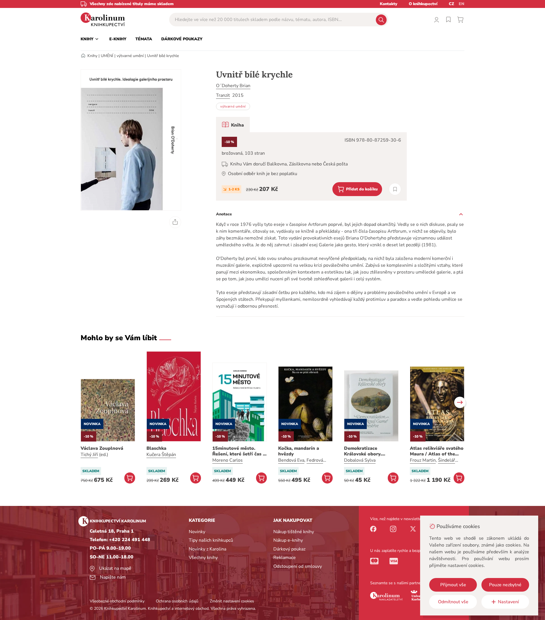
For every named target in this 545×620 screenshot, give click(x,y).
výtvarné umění (130, 55)
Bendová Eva (291, 460)
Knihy (92, 55)
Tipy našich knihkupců (211, 540)
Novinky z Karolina (207, 549)
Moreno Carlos (227, 460)
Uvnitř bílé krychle (163, 55)
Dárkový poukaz (289, 549)
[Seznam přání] (448, 20)
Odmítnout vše (453, 602)
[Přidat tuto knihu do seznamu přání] (395, 189)
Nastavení (508, 602)
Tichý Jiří (89, 454)
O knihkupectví (423, 4)
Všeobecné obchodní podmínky (117, 601)
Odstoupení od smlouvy (297, 566)
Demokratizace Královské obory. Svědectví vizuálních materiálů (367, 451)
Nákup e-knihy (288, 540)
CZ (451, 4)
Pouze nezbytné (505, 585)
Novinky (197, 532)
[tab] (233, 124)
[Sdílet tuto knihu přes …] (175, 222)
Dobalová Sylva (360, 460)
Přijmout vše (453, 585)
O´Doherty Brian (233, 86)
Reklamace (284, 557)
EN (461, 4)
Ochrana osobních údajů (177, 601)
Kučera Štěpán (161, 454)
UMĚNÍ (107, 55)
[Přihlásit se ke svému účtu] (437, 20)
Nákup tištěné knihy (293, 532)
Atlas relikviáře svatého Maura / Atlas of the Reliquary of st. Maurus (437, 451)
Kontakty (388, 4)
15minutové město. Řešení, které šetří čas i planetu (238, 451)
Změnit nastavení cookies (232, 601)
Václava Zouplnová (102, 448)
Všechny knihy (203, 557)
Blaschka (156, 448)
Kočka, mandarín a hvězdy (298, 451)
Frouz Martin (423, 460)
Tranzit (223, 95)
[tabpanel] (311, 166)
